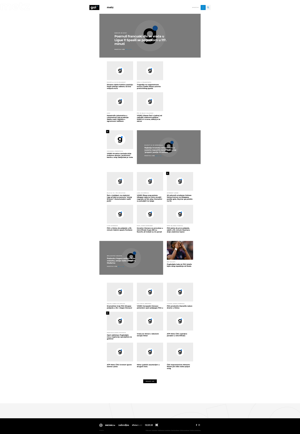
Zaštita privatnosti (184, 430)
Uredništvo (154, 430)
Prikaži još (150, 381)
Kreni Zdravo (157, 425)
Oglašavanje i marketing (164, 430)
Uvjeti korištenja (175, 430)
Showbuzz (137, 425)
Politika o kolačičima (195, 430)
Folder (149, 425)
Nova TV (100, 425)
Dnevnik (110, 425)
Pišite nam (148, 430)
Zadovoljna (123, 425)
